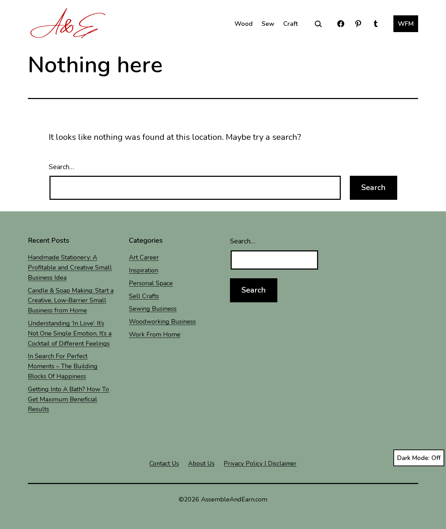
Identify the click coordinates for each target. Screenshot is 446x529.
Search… (61, 167)
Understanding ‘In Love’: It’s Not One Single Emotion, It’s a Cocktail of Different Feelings (70, 333)
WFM (406, 24)
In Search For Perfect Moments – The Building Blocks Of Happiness (63, 366)
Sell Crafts (144, 296)
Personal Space (151, 283)
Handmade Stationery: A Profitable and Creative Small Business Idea (70, 267)
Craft (290, 24)
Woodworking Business (162, 321)
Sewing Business (153, 308)
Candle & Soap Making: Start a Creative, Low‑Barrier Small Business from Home (71, 300)
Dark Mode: (413, 458)
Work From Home (154, 334)
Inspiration (143, 270)
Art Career (144, 257)
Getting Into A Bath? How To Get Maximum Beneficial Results (68, 399)
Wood (243, 24)
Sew (268, 24)
